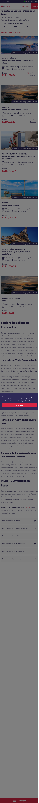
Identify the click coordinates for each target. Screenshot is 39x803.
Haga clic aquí (25, 401)
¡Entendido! (19, 405)
